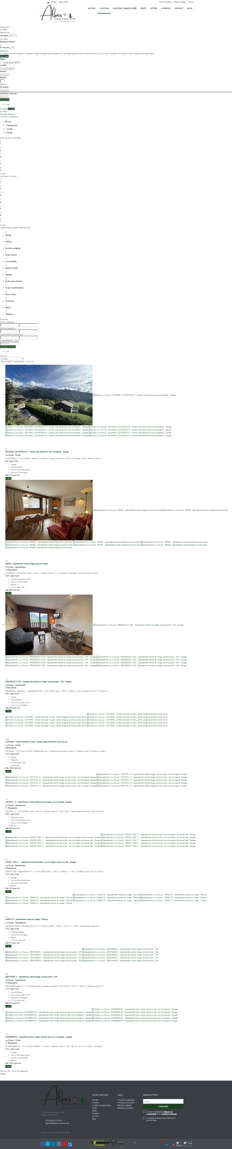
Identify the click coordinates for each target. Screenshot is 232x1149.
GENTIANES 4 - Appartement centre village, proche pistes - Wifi (31, 977)
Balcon (8, 307)
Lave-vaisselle (11, 261)
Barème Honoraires (125, 1108)
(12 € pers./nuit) (12, 576)
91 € (11, 1003)
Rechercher (4, 27)
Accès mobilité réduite (14, 288)
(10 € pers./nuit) (12, 754)
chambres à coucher (8, 93)
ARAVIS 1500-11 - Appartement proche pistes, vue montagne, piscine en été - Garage (40, 862)
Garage (8, 235)
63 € (11, 708)
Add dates (4, 56)
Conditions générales (126, 1100)
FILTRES (3, 30)
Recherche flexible (7, 42)
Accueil (92, 8)
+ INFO (8, 478)
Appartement (12, 125)
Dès (7, 475)
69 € (11, 590)
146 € (11, 768)
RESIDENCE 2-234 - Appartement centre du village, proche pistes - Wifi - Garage (38, 681)
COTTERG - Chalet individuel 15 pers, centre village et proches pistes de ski (36, 742)
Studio (9, 132)
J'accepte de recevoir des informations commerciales (160, 1119)
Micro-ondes (10, 294)
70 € (11, 888)
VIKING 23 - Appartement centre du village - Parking (26, 919)
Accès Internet (11, 255)
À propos (166, 8)
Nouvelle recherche (7, 114)
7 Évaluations (10, 687)
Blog (189, 8)
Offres (153, 8)
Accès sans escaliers (13, 281)
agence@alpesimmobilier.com (57, 1123)
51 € (11, 943)
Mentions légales (124, 1105)
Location (104, 8)
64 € (11, 828)
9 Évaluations (10, 748)
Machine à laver (11, 268)
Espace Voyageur (180, 2)
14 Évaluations (11, 983)
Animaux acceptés (12, 248)
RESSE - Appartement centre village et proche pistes (26, 563)
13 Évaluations (11, 570)
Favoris (190, 2)
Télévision (9, 314)
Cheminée (9, 301)
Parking (8, 241)
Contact (179, 8)
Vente (143, 8)
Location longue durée (125, 8)
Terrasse (8, 274)
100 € (11, 1063)
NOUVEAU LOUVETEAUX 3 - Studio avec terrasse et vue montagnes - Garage (37, 451)
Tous (9, 121)
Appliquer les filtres (8, 347)
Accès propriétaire (165, 2)
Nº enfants (4, 87)
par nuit (16, 475)
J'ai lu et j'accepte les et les (161, 1113)
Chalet (9, 129)
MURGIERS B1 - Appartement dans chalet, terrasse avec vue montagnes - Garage (38, 1037)
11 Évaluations (11, 1043)
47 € (11, 475)
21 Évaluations (11, 808)
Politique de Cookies (126, 1102)
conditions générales (169, 1114)
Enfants (3, 77)
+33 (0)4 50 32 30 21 (54, 1120)
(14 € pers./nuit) (12, 874)
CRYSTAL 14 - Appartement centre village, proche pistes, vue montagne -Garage (38, 802)
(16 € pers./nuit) (12, 693)
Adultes (3, 71)
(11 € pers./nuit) (12, 989)
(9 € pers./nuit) (11, 461)
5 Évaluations (10, 868)
